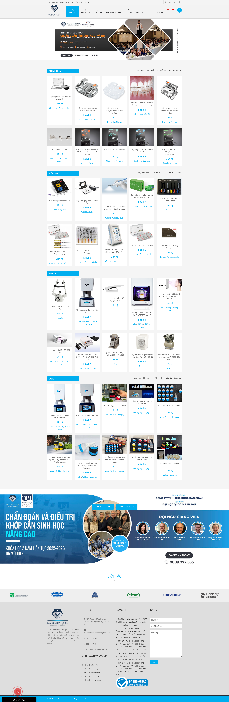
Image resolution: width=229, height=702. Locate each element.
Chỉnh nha (53, 108)
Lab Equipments (83, 321)
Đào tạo (139, 13)
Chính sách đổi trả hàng (91, 680)
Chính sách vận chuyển (90, 672)
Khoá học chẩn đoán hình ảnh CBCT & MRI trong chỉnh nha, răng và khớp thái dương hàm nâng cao (131, 622)
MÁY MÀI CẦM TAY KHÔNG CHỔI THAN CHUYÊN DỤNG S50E (87, 357)
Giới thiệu (85, 13)
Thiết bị (108, 218)
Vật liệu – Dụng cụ (173, 378)
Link (114, 561)
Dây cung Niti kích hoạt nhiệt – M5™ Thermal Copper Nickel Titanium (87, 152)
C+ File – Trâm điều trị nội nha (142, 245)
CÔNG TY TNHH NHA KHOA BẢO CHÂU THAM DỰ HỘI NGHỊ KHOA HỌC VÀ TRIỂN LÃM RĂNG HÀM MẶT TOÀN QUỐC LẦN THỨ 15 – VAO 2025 (131, 669)
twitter (170, 2)
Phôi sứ (146, 378)
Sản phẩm (98, 13)
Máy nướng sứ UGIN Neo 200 (87, 415)
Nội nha (149, 206)
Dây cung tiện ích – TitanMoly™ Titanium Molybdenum (169, 152)
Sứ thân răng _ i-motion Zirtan (114, 406)
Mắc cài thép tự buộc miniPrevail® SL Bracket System (169, 111)
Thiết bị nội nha (159, 173)
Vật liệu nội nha (174, 173)
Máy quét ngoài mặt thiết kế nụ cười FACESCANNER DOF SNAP (169, 296)
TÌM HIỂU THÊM (102, 507)
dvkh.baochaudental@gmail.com (62, 2)
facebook (166, 2)
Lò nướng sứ (135, 378)
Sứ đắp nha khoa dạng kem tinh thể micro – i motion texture (114, 460)
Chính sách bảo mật (89, 665)
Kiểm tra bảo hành (114, 13)
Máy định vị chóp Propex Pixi (59, 201)
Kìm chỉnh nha (152, 70)
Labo (93, 321)
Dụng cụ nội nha (143, 173)
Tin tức (128, 13)
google (179, 2)
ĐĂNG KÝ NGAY (126, 507)
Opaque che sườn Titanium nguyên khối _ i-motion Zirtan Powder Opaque (59, 460)
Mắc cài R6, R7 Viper (59, 150)
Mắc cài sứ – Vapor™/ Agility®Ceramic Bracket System (114, 111)
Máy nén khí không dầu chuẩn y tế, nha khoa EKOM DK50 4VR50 (169, 357)
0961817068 (19, 700)
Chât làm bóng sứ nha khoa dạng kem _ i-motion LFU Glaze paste (87, 466)
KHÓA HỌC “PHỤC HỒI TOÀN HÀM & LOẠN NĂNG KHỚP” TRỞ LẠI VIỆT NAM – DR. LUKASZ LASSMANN (131, 656)
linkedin (174, 2)
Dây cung (140, 70)
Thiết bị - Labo (90, 368)
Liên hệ (150, 13)
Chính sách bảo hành (90, 676)
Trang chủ (72, 13)
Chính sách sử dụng (89, 669)
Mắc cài (163, 70)
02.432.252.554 (84, 2)
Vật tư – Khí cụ (175, 70)
